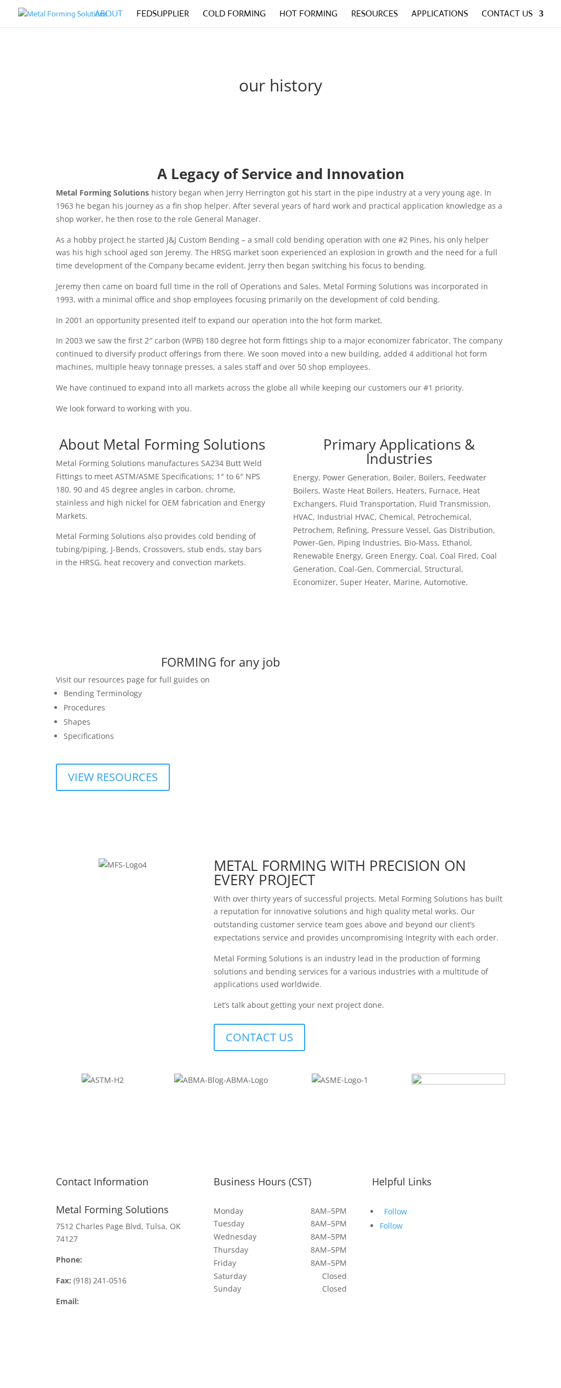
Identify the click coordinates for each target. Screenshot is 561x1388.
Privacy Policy (192, 1381)
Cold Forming (234, 14)
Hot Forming (308, 14)
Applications (439, 14)
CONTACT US (259, 1037)
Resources (374, 14)
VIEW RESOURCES (113, 777)
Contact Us (507, 14)
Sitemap (143, 1381)
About (109, 14)
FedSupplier (162, 14)
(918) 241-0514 (111, 1259)
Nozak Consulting (88, 1381)
